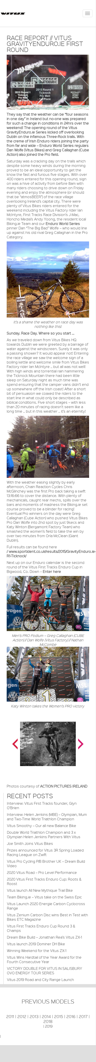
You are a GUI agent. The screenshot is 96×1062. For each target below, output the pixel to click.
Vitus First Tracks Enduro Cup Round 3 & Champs (41, 928)
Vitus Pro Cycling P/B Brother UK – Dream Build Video (46, 863)
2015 (58, 1016)
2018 (48, 1021)
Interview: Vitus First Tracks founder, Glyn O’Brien (42, 805)
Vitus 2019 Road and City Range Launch (40, 979)
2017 (83, 1016)
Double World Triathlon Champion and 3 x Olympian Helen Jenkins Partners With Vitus (43, 834)
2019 (49, 1026)
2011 (10, 1016)
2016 (71, 1016)
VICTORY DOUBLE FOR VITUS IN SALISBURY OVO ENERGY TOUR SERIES (44, 970)
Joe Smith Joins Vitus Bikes (30, 843)
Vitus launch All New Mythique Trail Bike (40, 890)
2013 (34, 1016)
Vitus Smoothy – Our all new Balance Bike (41, 825)
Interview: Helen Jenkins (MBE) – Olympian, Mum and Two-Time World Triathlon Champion (47, 816)
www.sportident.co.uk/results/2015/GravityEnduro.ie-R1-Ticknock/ (51, 553)
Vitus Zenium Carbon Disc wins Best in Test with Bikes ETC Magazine (47, 917)
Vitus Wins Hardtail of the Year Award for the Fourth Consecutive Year (44, 959)
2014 (46, 1016)
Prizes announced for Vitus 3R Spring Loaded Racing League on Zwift (45, 852)
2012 (21, 1016)
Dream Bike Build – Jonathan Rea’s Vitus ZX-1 (44, 937)
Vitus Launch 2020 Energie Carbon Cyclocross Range (46, 905)
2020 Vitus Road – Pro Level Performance (42, 872)
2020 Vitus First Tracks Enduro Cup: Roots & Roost (44, 881)
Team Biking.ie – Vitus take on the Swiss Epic (44, 897)
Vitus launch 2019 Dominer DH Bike (36, 943)
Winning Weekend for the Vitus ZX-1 (36, 950)
